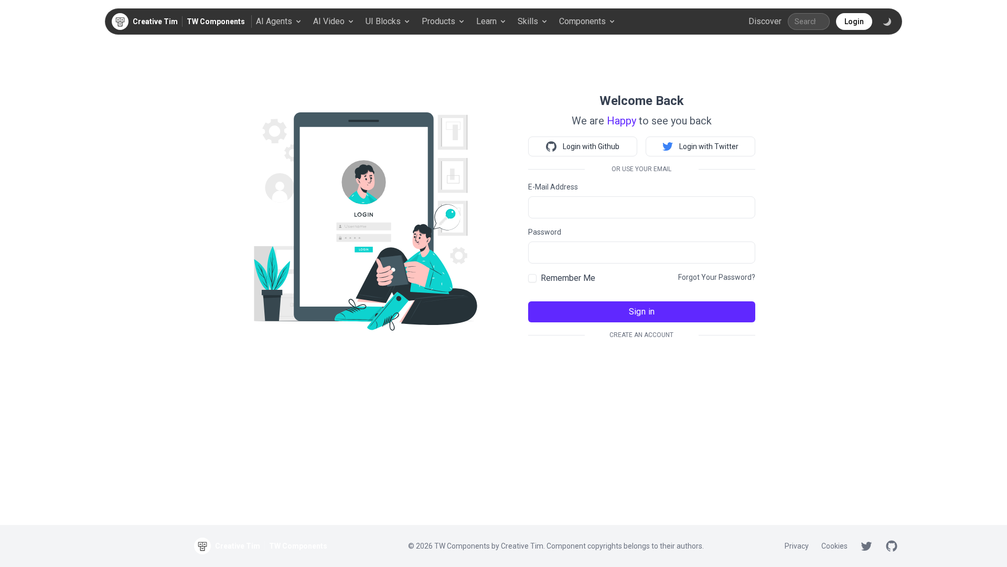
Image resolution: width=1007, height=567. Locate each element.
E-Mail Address (553, 187)
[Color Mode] (887, 21)
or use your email (641, 169)
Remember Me (568, 278)
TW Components (216, 21)
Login (854, 21)
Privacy (797, 546)
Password (544, 232)
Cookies (834, 546)
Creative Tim (522, 546)
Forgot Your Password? (716, 277)
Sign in (642, 312)
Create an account (641, 335)
